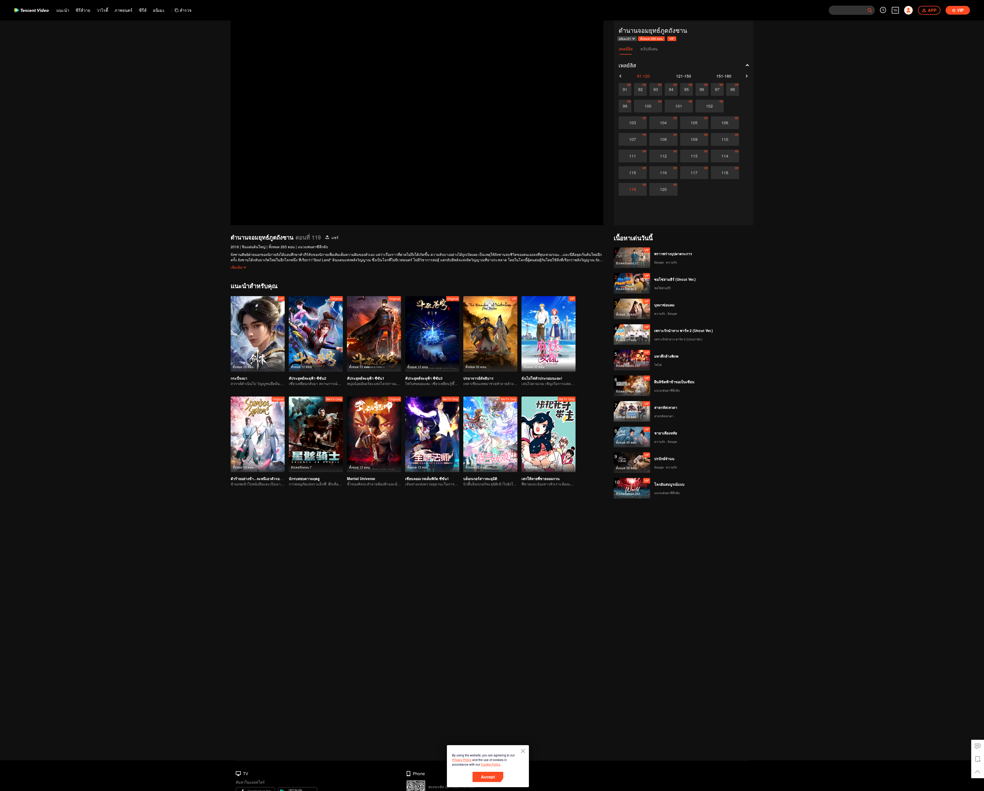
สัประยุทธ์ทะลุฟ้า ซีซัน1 (365, 378)
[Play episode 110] (725, 139)
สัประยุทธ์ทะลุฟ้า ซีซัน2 (307, 378)
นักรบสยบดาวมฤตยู (304, 478)
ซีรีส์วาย (83, 10)
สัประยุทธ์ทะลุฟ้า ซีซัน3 (424, 378)
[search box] (870, 10)
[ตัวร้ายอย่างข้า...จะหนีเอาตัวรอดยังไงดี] (258, 434)
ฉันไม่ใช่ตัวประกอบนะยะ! (541, 378)
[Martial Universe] (374, 434)
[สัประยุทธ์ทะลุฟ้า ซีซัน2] (316, 334)
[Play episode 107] (633, 139)
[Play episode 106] (725, 122)
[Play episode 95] (686, 89)
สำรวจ (185, 10)
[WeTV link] (31, 10)
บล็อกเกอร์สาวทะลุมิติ (480, 478)
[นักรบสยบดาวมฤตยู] (316, 434)
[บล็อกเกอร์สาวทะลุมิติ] (490, 434)
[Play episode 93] (655, 89)
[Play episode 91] (625, 89)
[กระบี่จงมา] (258, 334)
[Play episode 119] (633, 189)
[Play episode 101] (679, 106)
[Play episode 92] (640, 89)
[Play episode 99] (625, 106)
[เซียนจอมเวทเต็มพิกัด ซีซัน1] (432, 434)
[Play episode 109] (694, 139)
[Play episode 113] (694, 156)
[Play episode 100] (648, 106)
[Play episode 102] (709, 106)
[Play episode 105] (694, 122)
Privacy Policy (461, 759)
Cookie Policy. (491, 764)
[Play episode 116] (663, 172)
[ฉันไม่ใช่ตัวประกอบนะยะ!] (548, 334)
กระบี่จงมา (239, 378)
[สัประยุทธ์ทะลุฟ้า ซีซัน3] (432, 334)
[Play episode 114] (725, 156)
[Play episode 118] (725, 172)
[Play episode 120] (663, 189)
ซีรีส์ (143, 10)
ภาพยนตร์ (123, 10)
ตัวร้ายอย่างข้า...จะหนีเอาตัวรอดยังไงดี (261, 478)
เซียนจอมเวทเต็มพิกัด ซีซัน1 (427, 478)
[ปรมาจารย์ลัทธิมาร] (490, 334)
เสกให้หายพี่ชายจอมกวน (540, 478)
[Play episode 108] (663, 139)
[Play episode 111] (633, 156)
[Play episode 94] (671, 89)
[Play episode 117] (694, 172)
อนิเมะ (159, 10)
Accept (488, 777)
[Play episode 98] (732, 89)
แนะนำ (62, 10)
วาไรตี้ (102, 10)
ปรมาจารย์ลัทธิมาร (478, 378)
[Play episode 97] (717, 89)
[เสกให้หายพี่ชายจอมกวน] (548, 434)
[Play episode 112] (663, 156)
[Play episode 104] (663, 122)
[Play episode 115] (633, 172)
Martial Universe (361, 478)
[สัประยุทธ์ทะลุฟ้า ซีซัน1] (374, 334)
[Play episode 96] (701, 89)
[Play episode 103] (633, 122)
